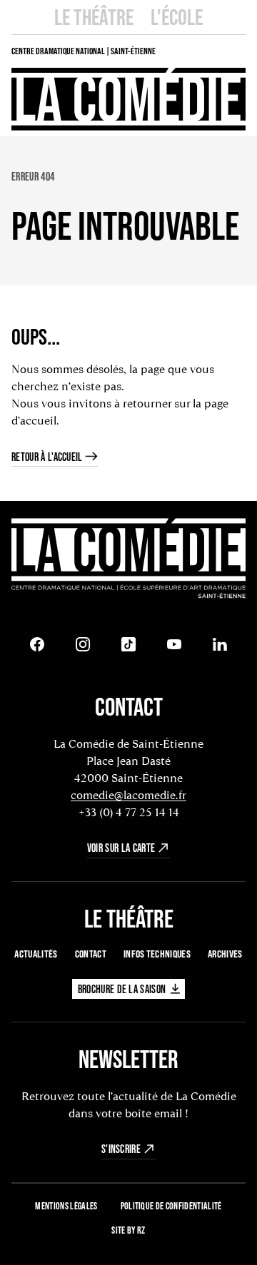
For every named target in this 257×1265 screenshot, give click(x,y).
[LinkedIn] (219, 644)
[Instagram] (82, 644)
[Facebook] (37, 644)
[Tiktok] (128, 644)
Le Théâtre (93, 16)
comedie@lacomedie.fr (128, 795)
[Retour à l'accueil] (128, 559)
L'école (177, 16)
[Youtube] (174, 644)
